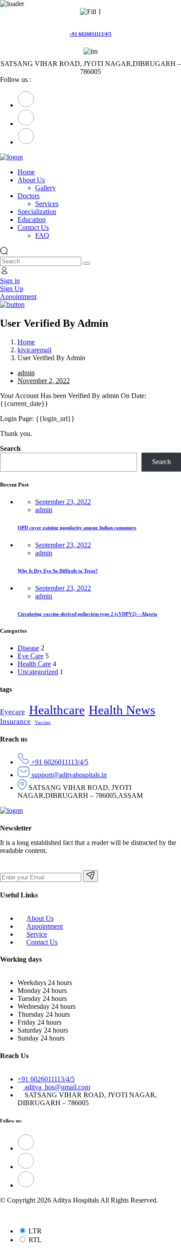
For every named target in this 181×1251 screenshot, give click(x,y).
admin (26, 372)
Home (26, 342)
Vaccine (43, 722)
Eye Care (30, 656)
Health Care (34, 664)
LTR (35, 1231)
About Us (40, 918)
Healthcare (57, 710)
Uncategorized (38, 671)
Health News (122, 710)
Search (10, 448)
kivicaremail (34, 350)
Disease (28, 648)
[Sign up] (90, 876)
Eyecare (12, 712)
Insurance (15, 721)
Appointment (44, 926)
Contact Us (42, 942)
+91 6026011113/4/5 (90, 34)
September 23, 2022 (63, 502)
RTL (35, 1240)
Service (36, 934)
